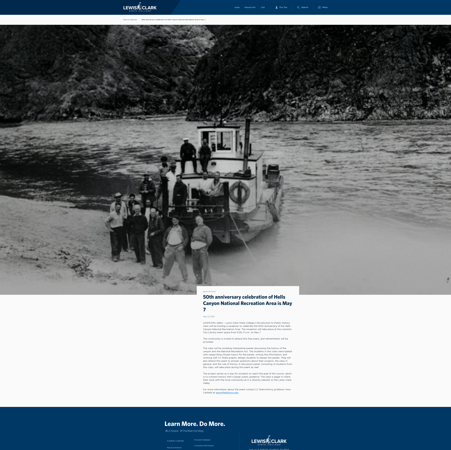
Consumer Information (204, 446)
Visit (263, 7)
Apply (237, 7)
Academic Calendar (175, 441)
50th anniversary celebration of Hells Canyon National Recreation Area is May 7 (173, 20)
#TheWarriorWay (192, 430)
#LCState (172, 430)
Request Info (250, 7)
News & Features (130, 20)
